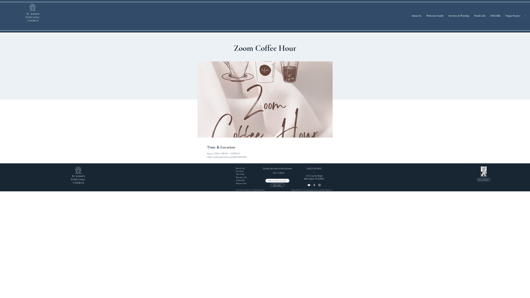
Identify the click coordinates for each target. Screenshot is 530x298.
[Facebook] (314, 185)
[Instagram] (319, 185)
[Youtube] (309, 185)
